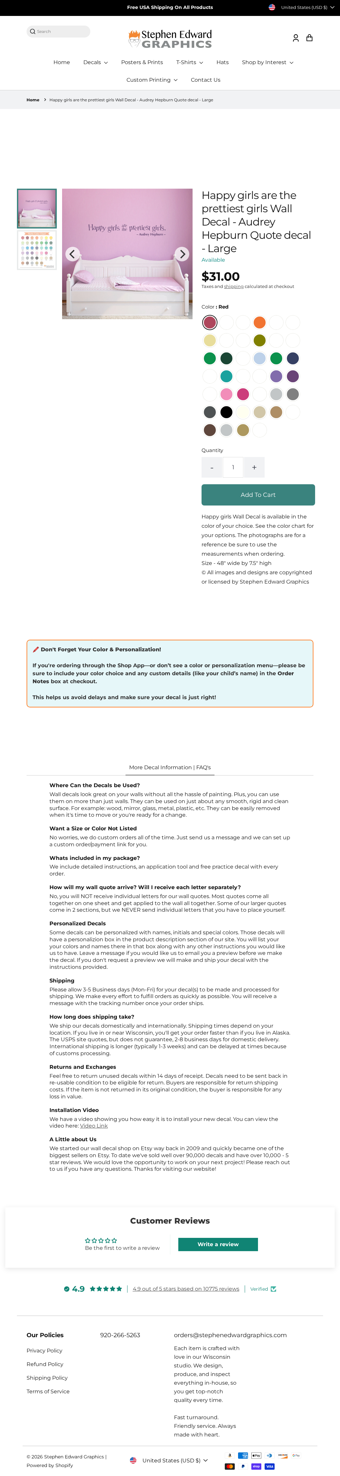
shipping (234, 286)
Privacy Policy (44, 1350)
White (260, 394)
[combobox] (62, 31)
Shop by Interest (265, 62)
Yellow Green (293, 340)
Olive (260, 340)
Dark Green (226, 358)
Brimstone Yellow (293, 322)
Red (210, 322)
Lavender (276, 376)
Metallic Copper (260, 430)
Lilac (260, 376)
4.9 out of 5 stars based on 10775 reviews (186, 1289)
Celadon (243, 340)
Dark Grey (210, 412)
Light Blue (260, 358)
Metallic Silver (226, 430)
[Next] (182, 254)
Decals (92, 62)
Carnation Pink (210, 394)
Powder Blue (243, 358)
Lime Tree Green (276, 340)
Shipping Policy (47, 1378)
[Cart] (309, 38)
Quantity (212, 450)
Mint (210, 376)
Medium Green (210, 358)
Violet (293, 376)
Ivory (243, 412)
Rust (293, 412)
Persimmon (243, 322)
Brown (210, 430)
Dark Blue (293, 358)
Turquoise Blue (243, 376)
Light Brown (276, 412)
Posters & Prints (142, 62)
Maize (276, 322)
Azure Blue (276, 358)
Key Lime (226, 340)
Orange (260, 322)
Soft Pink (226, 394)
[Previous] (72, 254)
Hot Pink (243, 394)
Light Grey (276, 394)
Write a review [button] (218, 1244)
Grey (293, 394)
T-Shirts (187, 62)
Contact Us (205, 80)
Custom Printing (149, 80)
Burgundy (226, 322)
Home (61, 62)
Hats (222, 62)
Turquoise (226, 376)
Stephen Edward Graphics (74, 1457)
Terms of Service (48, 1391)
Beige (260, 412)
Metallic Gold (243, 430)
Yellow (210, 340)
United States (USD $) (304, 7)
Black (226, 412)
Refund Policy (45, 1364)
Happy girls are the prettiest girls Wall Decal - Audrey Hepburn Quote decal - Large (131, 99)
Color (215, 307)
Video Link (94, 1126)
